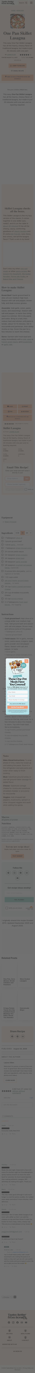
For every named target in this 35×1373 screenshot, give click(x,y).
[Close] (26, 661)
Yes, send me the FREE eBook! (17, 703)
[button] (17, 703)
